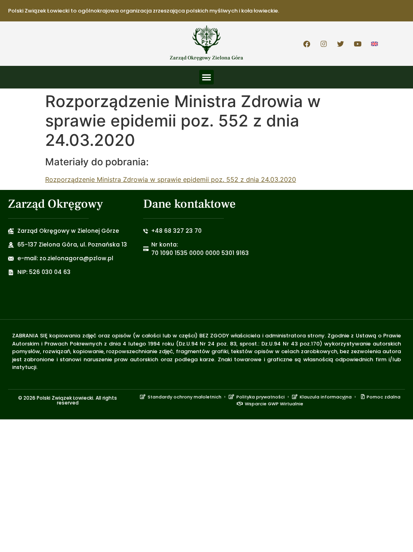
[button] (206, 77)
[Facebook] (307, 44)
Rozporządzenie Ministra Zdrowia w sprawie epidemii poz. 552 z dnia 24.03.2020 (170, 179)
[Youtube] (358, 44)
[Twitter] (341, 44)
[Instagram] (324, 44)
